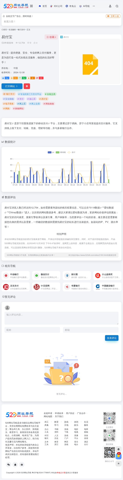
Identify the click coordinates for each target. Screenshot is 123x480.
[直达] (28, 275)
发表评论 (112, 338)
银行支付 (21, 29)
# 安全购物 (8, 98)
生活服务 (12, 29)
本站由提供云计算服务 (64, 472)
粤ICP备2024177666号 (41, 472)
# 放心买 (31, 98)
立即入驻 (115, 16)
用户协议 (70, 413)
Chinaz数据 (15, 212)
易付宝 (8, 123)
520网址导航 (26, 472)
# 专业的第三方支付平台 (29, 93)
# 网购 (6, 108)
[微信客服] (8, 464)
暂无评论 (10, 296)
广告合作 (81, 413)
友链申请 (48, 413)
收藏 (53, 37)
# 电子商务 (8, 103)
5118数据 (95, 207)
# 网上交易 (35, 103)
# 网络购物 (49, 103)
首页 (5, 29)
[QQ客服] (15, 464)
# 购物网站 (18, 108)
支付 (45, 123)
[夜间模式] (119, 464)
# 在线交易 (50, 93)
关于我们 (59, 416)
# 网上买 (22, 103)
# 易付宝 (43, 98)
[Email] (21, 464)
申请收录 (59, 413)
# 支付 (21, 98)
